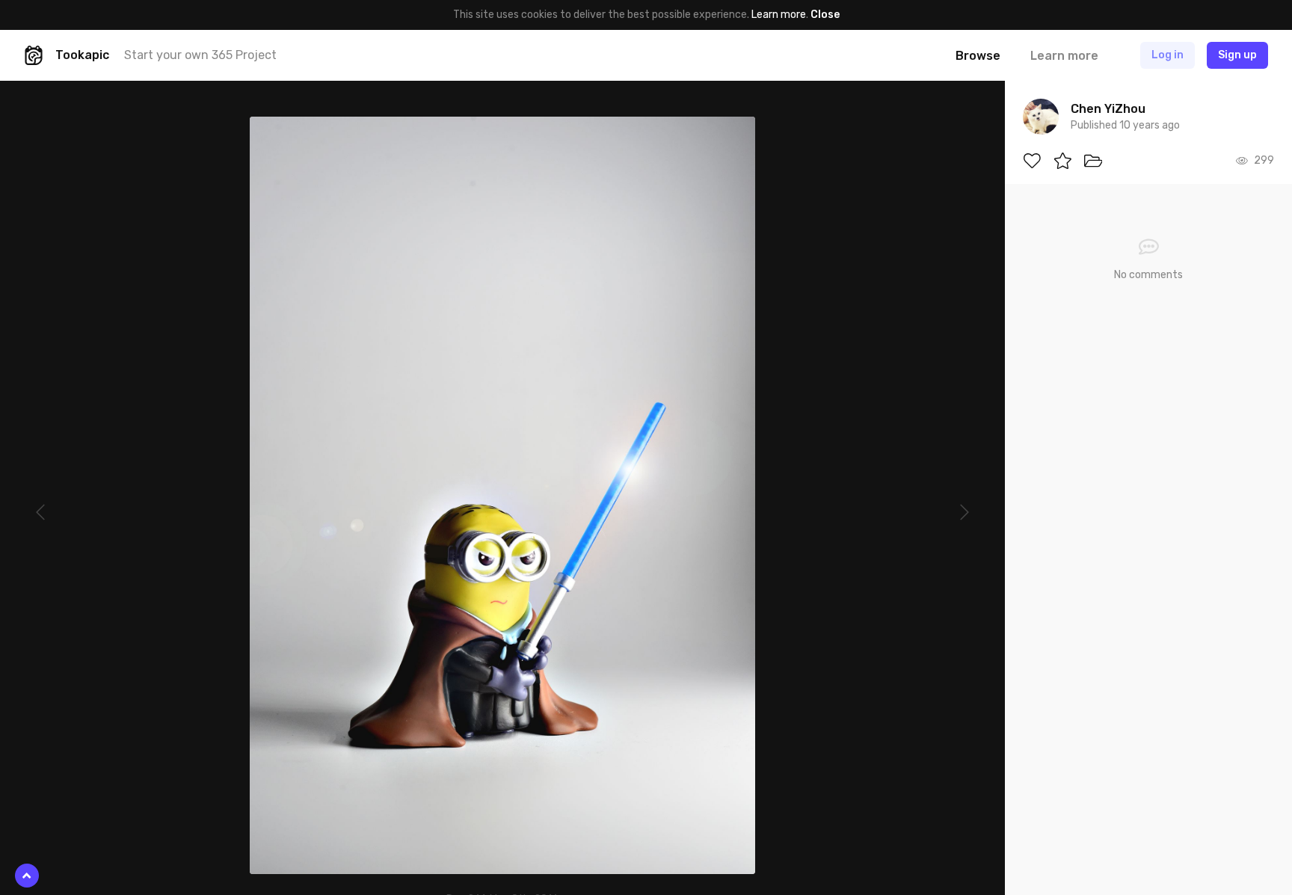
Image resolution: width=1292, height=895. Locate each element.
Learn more (778, 14)
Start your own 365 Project (200, 55)
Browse (978, 56)
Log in (1167, 55)
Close (825, 14)
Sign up (1237, 55)
